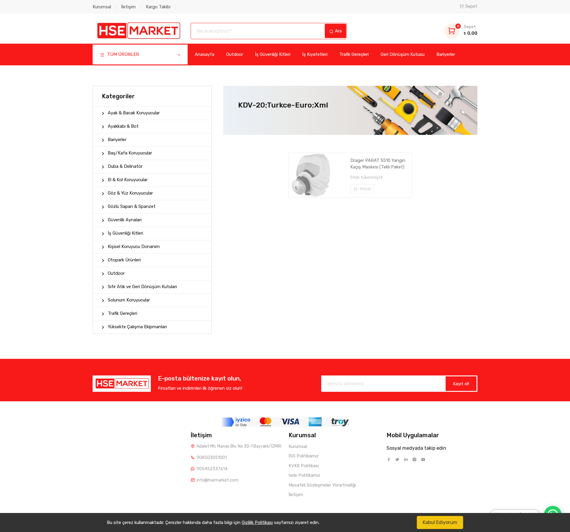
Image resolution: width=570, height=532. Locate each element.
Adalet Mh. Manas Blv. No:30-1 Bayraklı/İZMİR (239, 446)
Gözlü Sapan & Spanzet (132, 206)
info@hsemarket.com (217, 480)
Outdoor (234, 54)
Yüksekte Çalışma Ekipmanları (137, 326)
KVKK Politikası (304, 465)
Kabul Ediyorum (440, 522)
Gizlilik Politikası (257, 522)
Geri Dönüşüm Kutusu (403, 54)
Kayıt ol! (461, 383)
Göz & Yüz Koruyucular (130, 193)
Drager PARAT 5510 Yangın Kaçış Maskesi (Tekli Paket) (377, 164)
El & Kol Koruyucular (128, 179)
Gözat (365, 189)
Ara (338, 31)
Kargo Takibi (158, 7)
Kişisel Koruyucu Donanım (134, 246)
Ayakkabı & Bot (123, 126)
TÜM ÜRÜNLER (122, 54)
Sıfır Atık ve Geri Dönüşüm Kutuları (142, 286)
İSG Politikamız (304, 456)
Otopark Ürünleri (124, 260)
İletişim (128, 7)
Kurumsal (102, 7)
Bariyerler (445, 54)
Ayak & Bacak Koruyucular (134, 113)
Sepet (471, 6)
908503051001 (212, 457)
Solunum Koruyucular (129, 300)
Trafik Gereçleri (354, 54)
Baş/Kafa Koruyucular (130, 153)
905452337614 (212, 468)
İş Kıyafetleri (314, 54)
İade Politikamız (304, 475)
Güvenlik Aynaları (125, 219)
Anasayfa (204, 54)
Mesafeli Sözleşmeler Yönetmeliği (322, 485)
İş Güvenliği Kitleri (272, 54)
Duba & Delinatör (125, 166)
